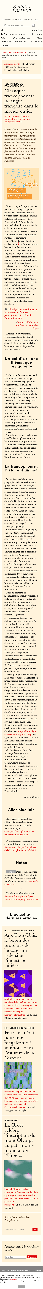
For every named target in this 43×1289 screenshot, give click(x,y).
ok (35, 1229)
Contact (5, 45)
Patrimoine (9, 1204)
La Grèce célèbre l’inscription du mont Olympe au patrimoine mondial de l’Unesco (19, 1140)
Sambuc (8, 899)
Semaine (8, 896)
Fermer (21, 1287)
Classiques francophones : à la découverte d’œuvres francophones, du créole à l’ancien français (20, 314)
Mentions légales (23, 1271)
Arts (3, 38)
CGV (32, 1271)
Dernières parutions (14, 34)
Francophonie (20, 896)
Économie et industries (19, 930)
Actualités (37, 30)
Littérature (36, 34)
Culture (16, 899)
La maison (36, 42)
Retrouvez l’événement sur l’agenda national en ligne (27, 325)
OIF (36, 899)
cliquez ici (13, 1279)
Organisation (27, 899)
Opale (30, 896)
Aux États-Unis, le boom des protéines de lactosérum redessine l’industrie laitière (20, 950)
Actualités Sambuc (19, 53)
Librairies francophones (13, 42)
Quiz (39, 38)
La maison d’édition (9, 1271)
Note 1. (11, 872)
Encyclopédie (22, 38)
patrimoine (11, 1120)
